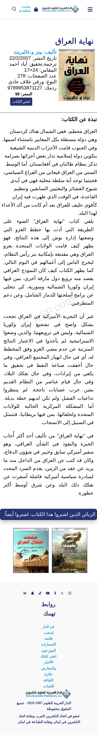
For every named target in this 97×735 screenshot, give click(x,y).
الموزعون (48, 650)
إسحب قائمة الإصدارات (48, 638)
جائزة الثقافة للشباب (48, 680)
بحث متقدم (25, 8)
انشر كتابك (48, 656)
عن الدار (48, 626)
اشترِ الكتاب (21, 101)
